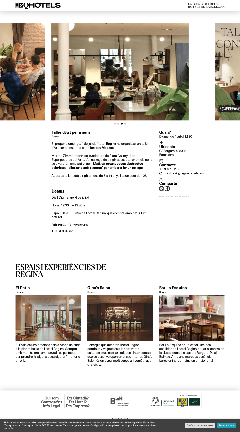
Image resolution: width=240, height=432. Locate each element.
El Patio (23, 287)
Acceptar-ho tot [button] (226, 425)
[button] (115, 124)
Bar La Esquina (173, 287)
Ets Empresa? (77, 406)
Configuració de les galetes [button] (200, 425)
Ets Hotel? (78, 402)
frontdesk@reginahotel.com (183, 173)
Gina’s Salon (98, 287)
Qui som (51, 398)
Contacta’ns (51, 402)
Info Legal (51, 406)
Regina (55, 136)
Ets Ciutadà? (77, 398)
